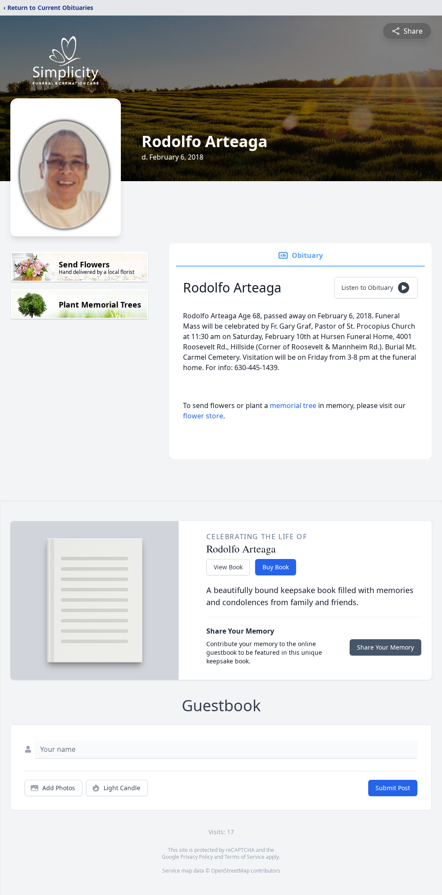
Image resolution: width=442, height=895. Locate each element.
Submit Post (393, 788)
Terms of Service (244, 856)
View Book (228, 567)
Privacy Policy (196, 856)
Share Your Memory (385, 647)
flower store (203, 416)
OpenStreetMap (230, 870)
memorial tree (293, 405)
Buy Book (275, 567)
